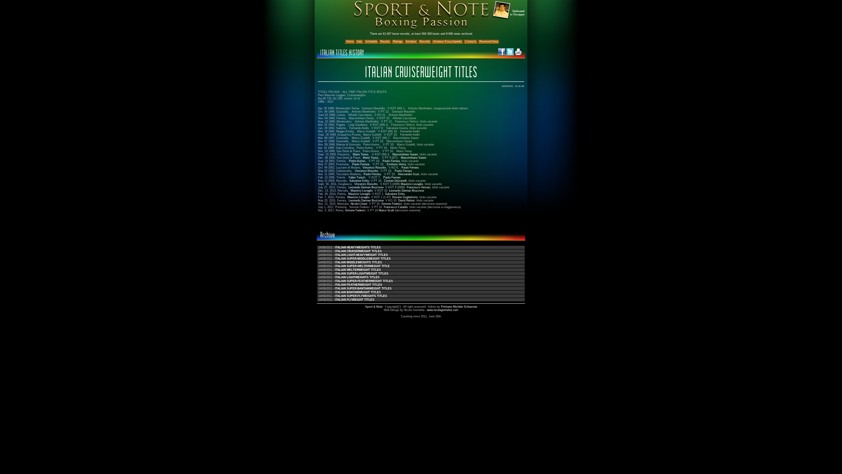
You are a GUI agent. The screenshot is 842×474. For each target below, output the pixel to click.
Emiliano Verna (396, 164)
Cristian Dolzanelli (395, 180)
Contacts (470, 41)
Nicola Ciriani (359, 203)
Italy (359, 41)
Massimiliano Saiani (405, 154)
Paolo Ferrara (391, 161)
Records (424, 41)
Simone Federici (391, 203)
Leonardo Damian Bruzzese (366, 187)
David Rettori (406, 200)
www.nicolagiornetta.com (442, 310)
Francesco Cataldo (396, 207)
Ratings (398, 41)
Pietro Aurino (357, 161)
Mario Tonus (360, 154)
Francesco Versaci (418, 187)
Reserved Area (488, 41)
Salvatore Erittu (359, 180)
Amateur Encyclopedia (447, 41)
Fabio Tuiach (357, 177)
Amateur (411, 41)
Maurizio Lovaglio (412, 184)
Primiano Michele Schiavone (459, 306)
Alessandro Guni (408, 174)
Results (385, 41)
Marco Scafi (386, 210)
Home (350, 41)
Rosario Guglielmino (405, 197)
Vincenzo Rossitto (374, 167)
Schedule (371, 41)
